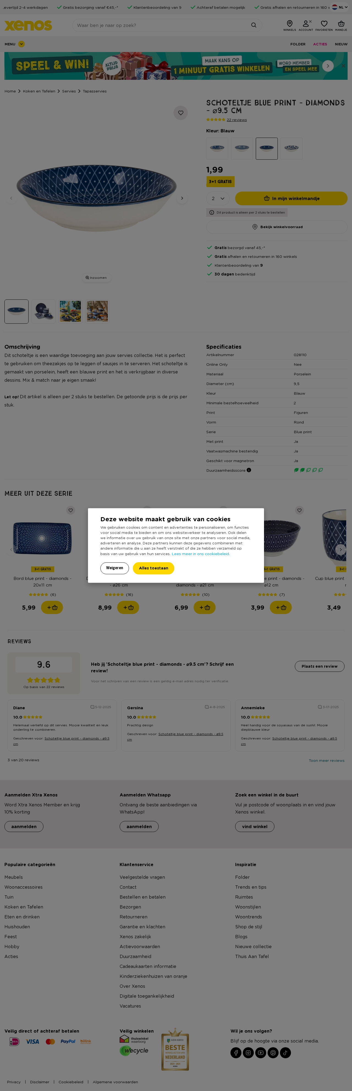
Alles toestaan (153, 568)
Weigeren (114, 568)
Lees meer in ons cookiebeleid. (201, 553)
